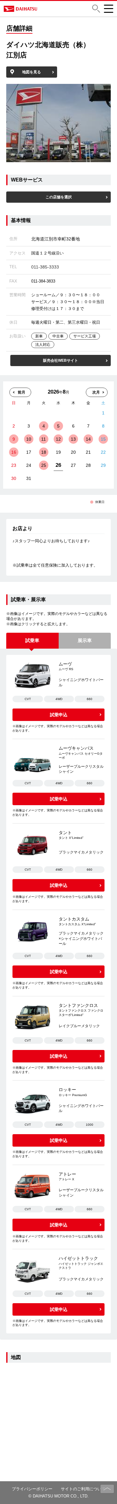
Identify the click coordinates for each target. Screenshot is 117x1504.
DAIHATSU (42, 9)
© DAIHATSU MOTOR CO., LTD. (58, 1496)
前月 (21, 392)
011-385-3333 (45, 266)
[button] (96, 8)
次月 (96, 392)
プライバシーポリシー (32, 1489)
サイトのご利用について (83, 1489)
